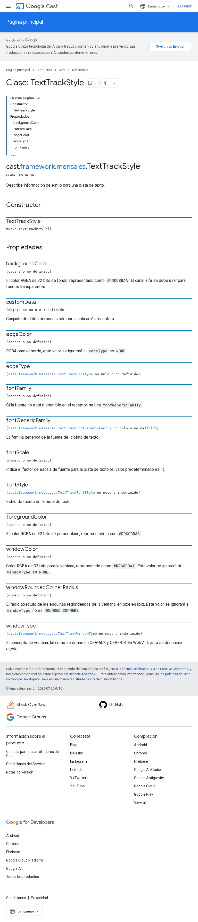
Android (140, 745)
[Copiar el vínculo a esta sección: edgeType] (35, 367)
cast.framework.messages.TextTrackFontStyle (51, 492)
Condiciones (16, 898)
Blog (73, 745)
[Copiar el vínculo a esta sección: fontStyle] (33, 485)
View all (140, 803)
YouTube (77, 786)
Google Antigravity (149, 778)
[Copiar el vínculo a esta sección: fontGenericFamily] (55, 421)
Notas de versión (19, 772)
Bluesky (76, 753)
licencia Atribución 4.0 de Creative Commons (155, 669)
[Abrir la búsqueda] (131, 6)
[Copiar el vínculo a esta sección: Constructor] (46, 205)
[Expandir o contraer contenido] (38, 98)
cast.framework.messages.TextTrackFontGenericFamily (59, 428)
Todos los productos (22, 877)
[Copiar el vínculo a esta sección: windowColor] (43, 549)
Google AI (14, 868)
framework (37, 166)
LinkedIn (77, 770)
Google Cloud (144, 786)
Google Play (143, 794)
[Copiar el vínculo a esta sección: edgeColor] (37, 335)
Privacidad (39, 898)
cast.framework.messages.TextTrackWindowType (52, 634)
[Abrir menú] (8, 6)
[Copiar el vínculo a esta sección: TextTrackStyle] (46, 222)
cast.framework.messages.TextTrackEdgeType (50, 374)
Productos (44, 70)
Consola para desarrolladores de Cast (32, 754)
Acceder (184, 6)
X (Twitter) (79, 778)
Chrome (140, 753)
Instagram (78, 761)
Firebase (141, 761)
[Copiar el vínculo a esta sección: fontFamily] (36, 389)
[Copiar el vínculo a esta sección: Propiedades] (47, 248)
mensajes (71, 166)
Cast (52, 6)
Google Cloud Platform (24, 860)
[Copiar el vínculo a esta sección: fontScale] (34, 453)
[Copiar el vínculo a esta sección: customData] (41, 302)
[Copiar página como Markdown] (106, 83)
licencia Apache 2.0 (83, 674)
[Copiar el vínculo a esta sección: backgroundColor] (53, 264)
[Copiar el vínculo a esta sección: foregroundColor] (52, 517)
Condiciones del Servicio (25, 764)
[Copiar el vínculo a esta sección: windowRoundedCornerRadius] (83, 588)
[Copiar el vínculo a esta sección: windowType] (41, 626)
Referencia (80, 70)
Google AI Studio (147, 770)
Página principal (24, 22)
